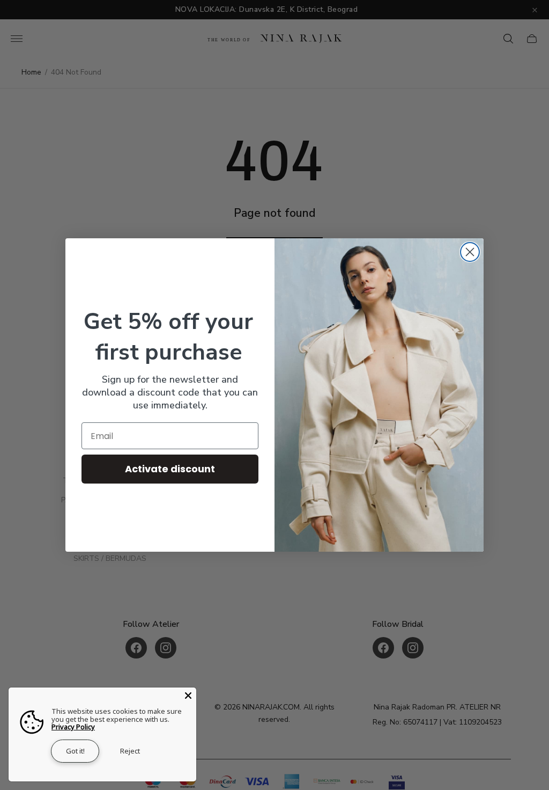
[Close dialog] (470, 252)
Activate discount (170, 469)
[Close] (188, 695)
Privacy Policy (73, 727)
